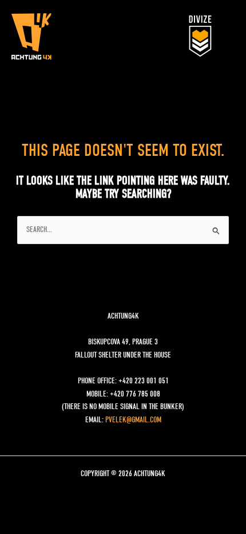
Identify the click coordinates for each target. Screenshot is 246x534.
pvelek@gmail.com (133, 420)
